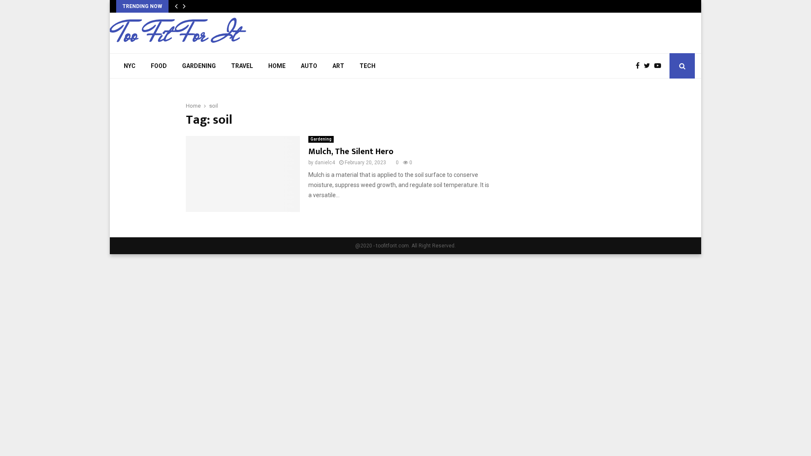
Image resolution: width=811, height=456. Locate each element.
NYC (130, 65)
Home (277, 65)
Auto (309, 65)
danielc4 (325, 163)
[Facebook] (640, 66)
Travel (242, 65)
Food (159, 65)
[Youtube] (659, 66)
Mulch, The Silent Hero (350, 151)
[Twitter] (649, 66)
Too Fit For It (177, 34)
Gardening (199, 65)
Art (338, 65)
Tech (367, 65)
